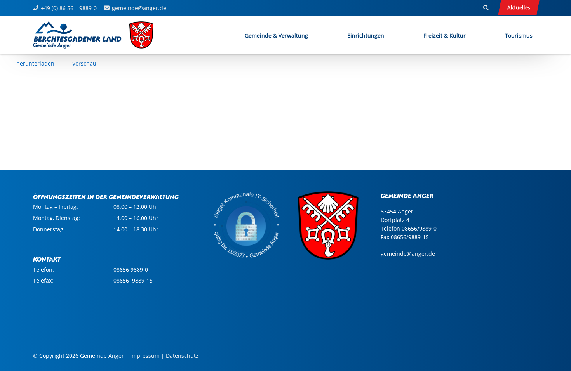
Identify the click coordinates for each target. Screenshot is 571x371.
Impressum (145, 355)
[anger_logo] (93, 35)
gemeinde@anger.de (408, 253)
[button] (486, 7)
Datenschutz (182, 355)
